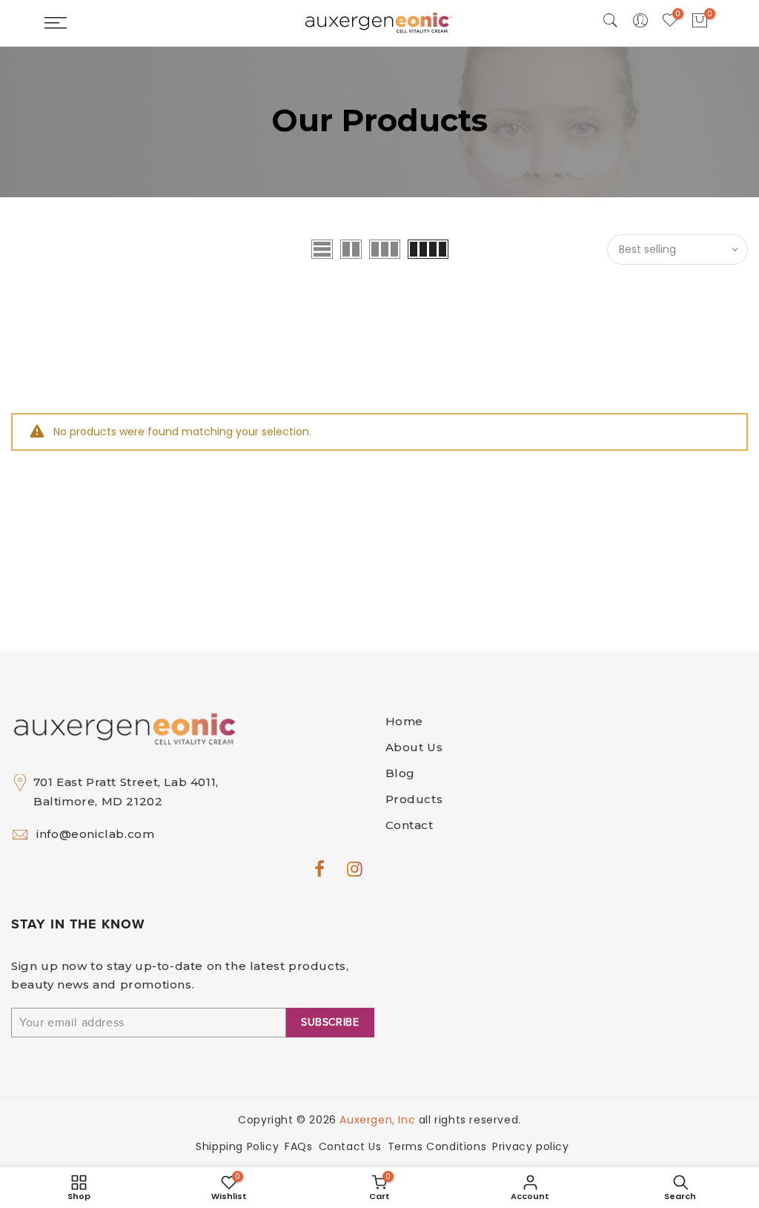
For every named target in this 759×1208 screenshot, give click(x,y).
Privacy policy (530, 1146)
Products (414, 799)
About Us (414, 747)
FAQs (298, 1146)
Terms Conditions (437, 1146)
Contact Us (350, 1146)
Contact (409, 825)
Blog (400, 773)
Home (404, 721)
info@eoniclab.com (95, 834)
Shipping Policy (237, 1146)
